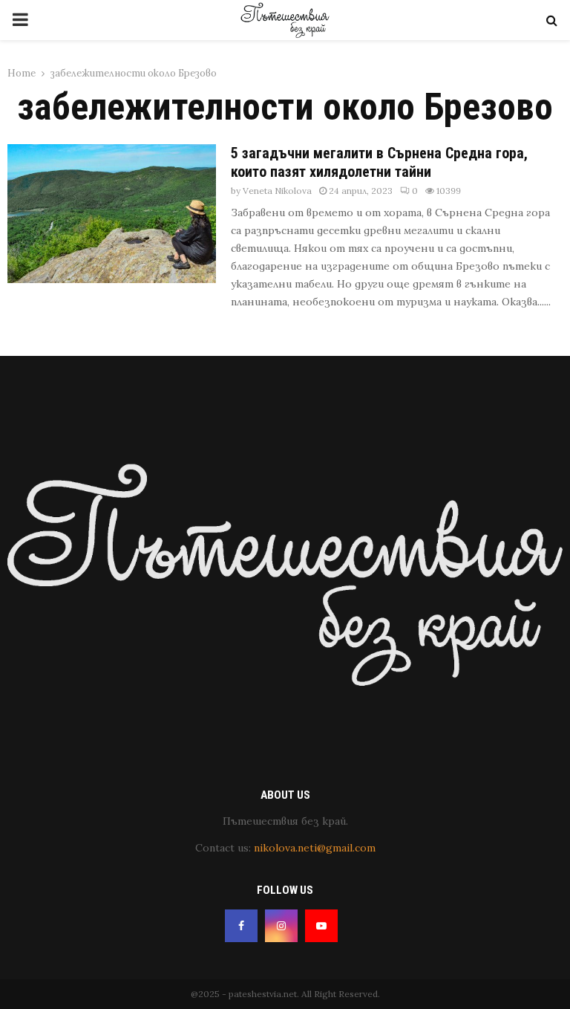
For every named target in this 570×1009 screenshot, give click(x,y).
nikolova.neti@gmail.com (315, 847)
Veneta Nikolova (277, 190)
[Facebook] (241, 925)
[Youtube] (321, 925)
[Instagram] (281, 925)
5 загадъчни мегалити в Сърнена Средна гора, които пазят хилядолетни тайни (379, 162)
